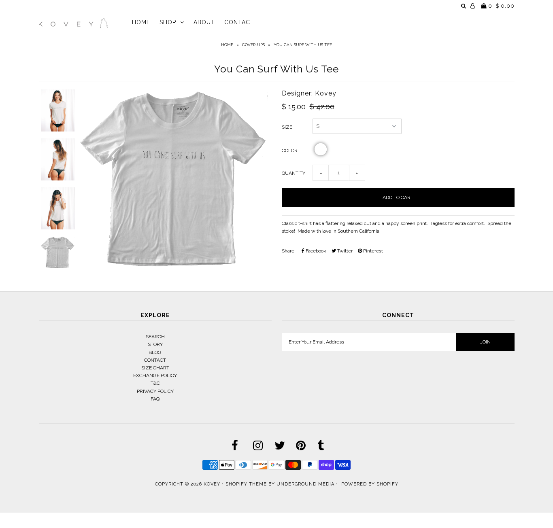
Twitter (344, 251)
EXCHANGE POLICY (155, 375)
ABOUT (204, 22)
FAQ (155, 399)
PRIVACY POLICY (155, 391)
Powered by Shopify (369, 484)
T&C (155, 383)
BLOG (155, 352)
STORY (155, 344)
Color (290, 150)
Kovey (212, 484)
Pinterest (372, 251)
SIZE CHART (155, 368)
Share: (289, 251)
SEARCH (155, 336)
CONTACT (239, 22)
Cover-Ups (253, 44)
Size (287, 127)
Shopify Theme (246, 484)
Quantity (293, 173)
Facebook (315, 251)
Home (227, 44)
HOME (141, 22)
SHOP (168, 22)
